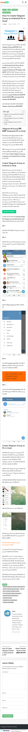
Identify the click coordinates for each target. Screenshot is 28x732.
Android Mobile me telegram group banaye (14, 586)
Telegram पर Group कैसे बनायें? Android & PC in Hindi (14, 115)
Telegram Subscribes (8, 602)
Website (4, 707)
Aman (5, 24)
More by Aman (16, 632)
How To (4, 9)
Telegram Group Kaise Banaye (10, 595)
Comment (5, 672)
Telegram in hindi (7, 597)
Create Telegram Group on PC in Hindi (13, 123)
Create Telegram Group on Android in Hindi (13, 119)
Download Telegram (9, 211)
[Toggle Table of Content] (22, 112)
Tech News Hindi (6, 12)
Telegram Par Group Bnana (10, 600)
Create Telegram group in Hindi (11, 589)
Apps (9, 9)
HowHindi (14, 726)
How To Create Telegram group (11, 591)
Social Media (14, 9)
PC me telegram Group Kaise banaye (12, 593)
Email (4, 700)
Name (4, 693)
